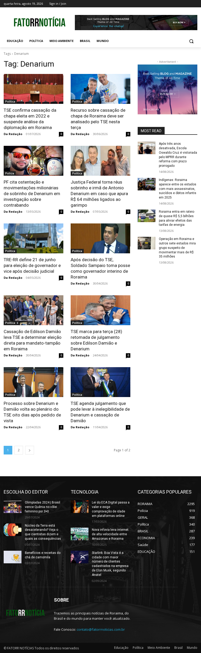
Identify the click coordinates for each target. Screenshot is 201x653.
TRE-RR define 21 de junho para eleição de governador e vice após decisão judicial (32, 265)
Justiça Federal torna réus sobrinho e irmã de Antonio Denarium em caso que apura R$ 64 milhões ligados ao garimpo (99, 193)
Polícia (9, 173)
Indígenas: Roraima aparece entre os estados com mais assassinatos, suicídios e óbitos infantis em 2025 (177, 188)
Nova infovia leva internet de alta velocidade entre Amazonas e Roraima (110, 534)
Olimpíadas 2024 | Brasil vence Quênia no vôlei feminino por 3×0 (42, 507)
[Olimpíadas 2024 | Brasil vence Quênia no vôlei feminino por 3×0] (12, 506)
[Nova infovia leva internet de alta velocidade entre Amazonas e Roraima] (79, 534)
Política (10, 101)
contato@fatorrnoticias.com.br (101, 629)
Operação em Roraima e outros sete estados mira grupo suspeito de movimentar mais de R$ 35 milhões (177, 247)
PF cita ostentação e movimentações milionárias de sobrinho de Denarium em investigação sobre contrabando (32, 193)
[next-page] (29, 450)
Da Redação (13, 134)
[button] (191, 41)
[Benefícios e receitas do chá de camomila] (12, 557)
